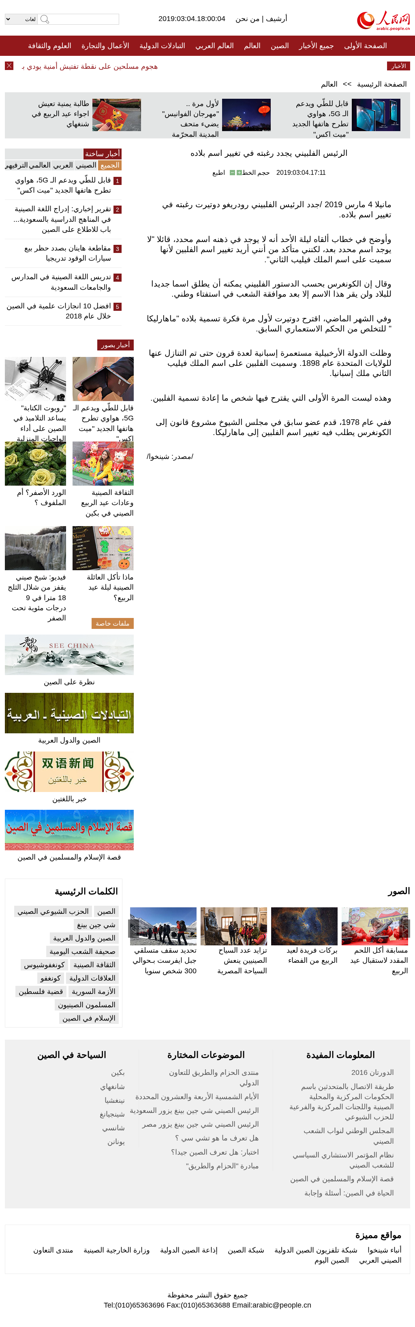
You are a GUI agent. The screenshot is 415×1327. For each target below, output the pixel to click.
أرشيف (275, 19)
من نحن (248, 19)
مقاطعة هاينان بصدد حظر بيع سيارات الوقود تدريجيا (67, 253)
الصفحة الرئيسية (382, 84)
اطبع (218, 172)
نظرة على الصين (69, 682)
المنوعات (236, 66)
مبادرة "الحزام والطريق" (222, 1166)
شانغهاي (112, 1087)
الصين (280, 46)
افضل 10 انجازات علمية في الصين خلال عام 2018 (58, 311)
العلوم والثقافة (49, 46)
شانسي (113, 1128)
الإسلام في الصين (89, 1018)
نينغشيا (115, 1100)
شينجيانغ (112, 1114)
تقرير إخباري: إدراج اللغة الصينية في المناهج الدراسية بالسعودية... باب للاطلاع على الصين (62, 219)
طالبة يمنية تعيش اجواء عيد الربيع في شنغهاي (60, 114)
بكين (118, 1072)
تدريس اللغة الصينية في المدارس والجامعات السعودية (61, 282)
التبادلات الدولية (162, 46)
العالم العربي (214, 46)
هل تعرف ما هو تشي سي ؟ (217, 1138)
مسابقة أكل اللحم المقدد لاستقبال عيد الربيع (379, 960)
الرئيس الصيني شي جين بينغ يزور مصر (200, 1124)
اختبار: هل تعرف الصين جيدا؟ (215, 1152)
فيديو (172, 66)
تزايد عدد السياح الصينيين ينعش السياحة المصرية (242, 960)
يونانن (116, 1142)
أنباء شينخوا (385, 1250)
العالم (252, 46)
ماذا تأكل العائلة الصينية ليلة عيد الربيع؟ (110, 587)
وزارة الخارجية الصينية (116, 1250)
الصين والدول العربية (69, 740)
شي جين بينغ (96, 925)
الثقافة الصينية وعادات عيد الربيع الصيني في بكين (107, 502)
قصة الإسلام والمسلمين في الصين (69, 857)
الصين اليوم (331, 1260)
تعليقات (201, 66)
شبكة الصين (246, 1250)
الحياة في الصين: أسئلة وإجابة (349, 1193)
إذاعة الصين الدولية (189, 1250)
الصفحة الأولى (365, 46)
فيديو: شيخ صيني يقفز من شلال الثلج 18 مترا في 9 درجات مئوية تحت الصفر (37, 597)
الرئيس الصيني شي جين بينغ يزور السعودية (194, 1110)
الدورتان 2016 (372, 1072)
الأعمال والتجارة (105, 46)
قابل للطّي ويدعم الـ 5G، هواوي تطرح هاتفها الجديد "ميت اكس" (63, 185)
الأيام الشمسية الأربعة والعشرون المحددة (197, 1097)
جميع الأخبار (316, 46)
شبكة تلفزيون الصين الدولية (315, 1250)
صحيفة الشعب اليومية (82, 951)
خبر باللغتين (69, 799)
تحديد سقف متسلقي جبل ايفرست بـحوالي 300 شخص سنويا (165, 960)
